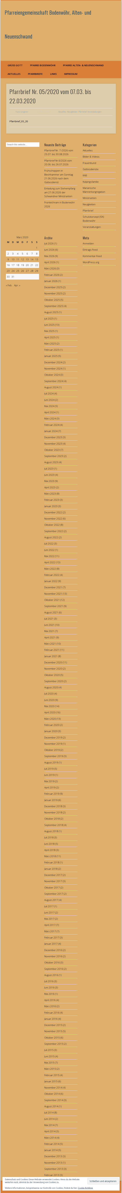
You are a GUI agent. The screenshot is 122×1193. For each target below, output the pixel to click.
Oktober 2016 (52, 962)
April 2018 (49, 850)
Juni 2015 (49, 1056)
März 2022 (50, 568)
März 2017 (50, 931)
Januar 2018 (51, 868)
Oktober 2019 (52, 749)
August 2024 (51, 387)
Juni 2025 (49, 324)
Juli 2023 (49, 468)
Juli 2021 (49, 618)
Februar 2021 (51, 649)
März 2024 (50, 418)
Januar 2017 (51, 943)
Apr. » (17, 285)
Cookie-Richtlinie (85, 1188)
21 (31, 265)
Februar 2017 (51, 937)
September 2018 (53, 825)
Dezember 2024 (53, 362)
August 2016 (51, 975)
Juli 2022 (49, 543)
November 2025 (53, 293)
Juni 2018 (49, 843)
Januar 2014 (51, 1150)
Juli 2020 (49, 693)
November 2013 (53, 1162)
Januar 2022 (51, 581)
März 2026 (50, 268)
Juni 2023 (49, 474)
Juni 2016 (49, 987)
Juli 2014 (49, 1112)
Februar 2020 (51, 724)
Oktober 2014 (52, 1093)
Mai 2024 (49, 406)
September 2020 (53, 681)
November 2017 (53, 881)
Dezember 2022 (53, 512)
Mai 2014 (49, 1125)
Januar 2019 (51, 800)
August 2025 (51, 312)
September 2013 (53, 1168)
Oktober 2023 (52, 449)
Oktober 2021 (52, 599)
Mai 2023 (49, 481)
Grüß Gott (15, 65)
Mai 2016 (49, 993)
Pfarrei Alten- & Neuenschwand (83, 65)
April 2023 (49, 487)
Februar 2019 (51, 793)
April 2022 (49, 562)
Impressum (70, 73)
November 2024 (53, 368)
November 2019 (53, 743)
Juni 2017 (49, 912)
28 (31, 270)
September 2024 (53, 381)
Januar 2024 (51, 431)
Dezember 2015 (53, 1025)
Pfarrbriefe (35, 73)
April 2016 (49, 1000)
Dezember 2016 (53, 950)
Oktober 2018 (52, 818)
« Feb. (9, 285)
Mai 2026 (49, 256)
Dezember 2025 (53, 287)
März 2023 (50, 493)
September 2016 (53, 968)
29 (36, 270)
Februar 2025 (51, 349)
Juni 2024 (49, 399)
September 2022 (53, 531)
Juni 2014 (49, 1118)
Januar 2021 (51, 656)
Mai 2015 (49, 1062)
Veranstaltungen (95, 111)
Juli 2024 (49, 393)
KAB (85, 175)
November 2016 (53, 956)
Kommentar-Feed (92, 256)
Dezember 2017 (53, 875)
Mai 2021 (49, 631)
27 (27, 270)
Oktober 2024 (52, 374)
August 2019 (51, 762)
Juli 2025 (49, 318)
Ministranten (89, 198)
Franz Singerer (22, 111)
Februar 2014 (51, 1143)
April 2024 (49, 412)
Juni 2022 (49, 549)
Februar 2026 (51, 274)
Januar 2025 (51, 356)
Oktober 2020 (52, 675)
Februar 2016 (51, 1012)
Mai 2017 (49, 918)
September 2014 (53, 1100)
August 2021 (51, 612)
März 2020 (50, 718)
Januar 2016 (51, 1018)
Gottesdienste (90, 169)
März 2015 (50, 1068)
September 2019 (53, 756)
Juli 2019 (49, 768)
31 (13, 276)
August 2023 (51, 462)
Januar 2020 (51, 731)
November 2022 (53, 518)
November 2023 (53, 443)
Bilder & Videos (91, 156)
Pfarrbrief (82, 111)
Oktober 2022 (52, 524)
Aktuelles (14, 73)
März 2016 (50, 1006)
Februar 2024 (51, 424)
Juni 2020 (49, 700)
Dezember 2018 (53, 806)
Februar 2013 (51, 1175)
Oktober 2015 (52, 1037)
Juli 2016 (49, 981)
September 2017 (53, 893)
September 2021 (53, 606)
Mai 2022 (49, 556)
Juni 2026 (49, 249)
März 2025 (50, 343)
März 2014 (50, 1137)
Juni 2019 (49, 774)
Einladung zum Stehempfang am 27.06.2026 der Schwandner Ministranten (59, 192)
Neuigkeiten (72, 111)
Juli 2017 (49, 906)
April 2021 (49, 637)
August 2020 (51, 687)
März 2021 (50, 643)
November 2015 (53, 1031)
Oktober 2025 (52, 299)
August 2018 (51, 831)
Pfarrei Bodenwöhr (42, 65)
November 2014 (53, 1087)
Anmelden (88, 243)
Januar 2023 (51, 506)
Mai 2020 (49, 706)
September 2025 (53, 306)
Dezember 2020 (53, 662)
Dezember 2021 (53, 587)
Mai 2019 (49, 781)
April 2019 (49, 787)
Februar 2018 (51, 862)
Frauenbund (89, 163)
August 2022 (51, 537)
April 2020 (49, 712)
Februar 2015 (51, 1075)
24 (13, 270)
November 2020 (53, 668)
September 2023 (53, 456)
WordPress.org (91, 262)
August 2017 (51, 900)
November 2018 (53, 812)
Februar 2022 (51, 574)
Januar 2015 (51, 1081)
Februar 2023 (51, 499)
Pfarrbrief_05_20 (18, 121)
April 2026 (49, 262)
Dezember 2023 (53, 437)
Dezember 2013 (53, 1156)
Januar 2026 (51, 281)
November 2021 (53, 593)
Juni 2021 (49, 624)
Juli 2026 (49, 243)
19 (22, 265)
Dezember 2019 (53, 737)
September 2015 (53, 1043)
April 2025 (49, 337)
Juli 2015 (49, 1050)
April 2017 (49, 924)
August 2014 (51, 1106)
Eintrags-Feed (90, 249)
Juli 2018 (49, 837)
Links (53, 73)
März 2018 (50, 856)
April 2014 (49, 1131)
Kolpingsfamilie (91, 181)
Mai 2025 (49, 331)
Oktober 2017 (52, 887)
